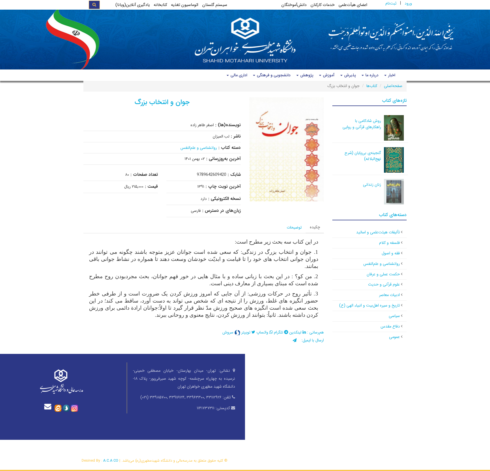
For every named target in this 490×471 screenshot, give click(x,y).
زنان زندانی (372, 184)
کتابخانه (160, 5)
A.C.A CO (110, 461)
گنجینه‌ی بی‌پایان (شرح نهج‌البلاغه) (363, 156)
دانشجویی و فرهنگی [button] (273, 75)
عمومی (394, 337)
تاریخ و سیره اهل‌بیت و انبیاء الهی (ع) (369, 305)
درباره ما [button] (371, 75)
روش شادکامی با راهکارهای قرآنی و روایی (362, 124)
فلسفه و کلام (389, 243)
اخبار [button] (391, 75)
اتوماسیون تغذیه (184, 5)
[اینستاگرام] (74, 408)
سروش (228, 332)
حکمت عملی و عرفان (383, 274)
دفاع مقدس (390, 326)
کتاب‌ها (371, 86)
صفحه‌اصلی (393, 86)
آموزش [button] (328, 75)
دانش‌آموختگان (294, 5)
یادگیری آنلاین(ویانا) (132, 5)
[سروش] (66, 408)
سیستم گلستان (214, 5)
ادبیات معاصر (389, 295)
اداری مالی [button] (238, 75)
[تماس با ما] (49, 406)
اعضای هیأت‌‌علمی (353, 5)
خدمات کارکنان (323, 5)
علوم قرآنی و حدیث (384, 284)
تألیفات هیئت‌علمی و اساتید (378, 232)
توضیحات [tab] (294, 227)
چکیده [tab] (315, 227)
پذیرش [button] (349, 75)
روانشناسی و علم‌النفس (198, 148)
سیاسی (394, 316)
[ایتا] (58, 408)
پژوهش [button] (306, 75)
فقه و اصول (391, 253)
